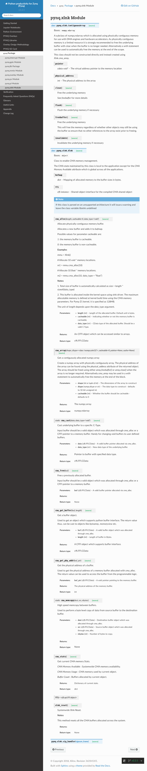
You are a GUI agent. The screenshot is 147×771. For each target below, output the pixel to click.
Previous (59, 749)
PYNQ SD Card (10, 49)
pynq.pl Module (12, 83)
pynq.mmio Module (13, 71)
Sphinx (64, 766)
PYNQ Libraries (10, 40)
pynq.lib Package (12, 66)
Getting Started (10, 23)
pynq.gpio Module (13, 62)
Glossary (7, 100)
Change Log (8, 113)
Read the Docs (102, 766)
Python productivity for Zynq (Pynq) (23, 5)
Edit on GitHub (131, 6)
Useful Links (8, 105)
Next (133, 749)
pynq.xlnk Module (13, 88)
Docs (53, 6)
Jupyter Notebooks (11, 28)
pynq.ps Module (12, 79)
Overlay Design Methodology (16, 45)
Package (9, 53)
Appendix (7, 109)
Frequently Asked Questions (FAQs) (19, 96)
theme (79, 766)
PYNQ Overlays (10, 36)
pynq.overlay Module (14, 75)
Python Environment (12, 32)
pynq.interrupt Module (15, 58)
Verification (8, 92)
